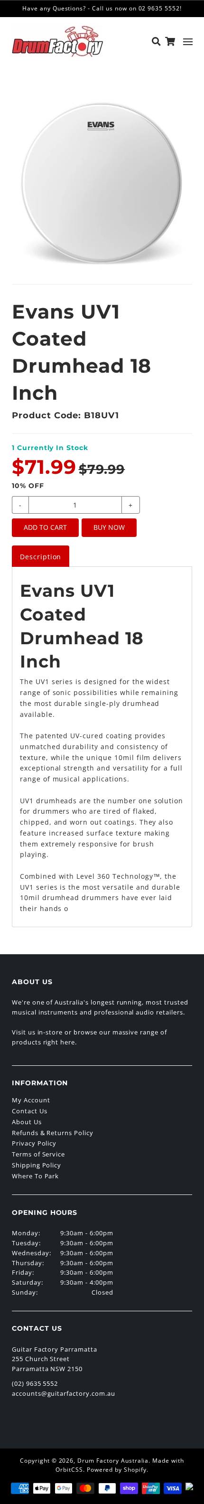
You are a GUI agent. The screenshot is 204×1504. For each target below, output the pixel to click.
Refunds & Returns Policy (52, 1132)
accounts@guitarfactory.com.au (63, 1393)
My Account (31, 1100)
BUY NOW (109, 527)
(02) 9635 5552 (35, 1383)
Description (41, 556)
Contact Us (29, 1111)
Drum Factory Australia (112, 1461)
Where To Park (35, 1176)
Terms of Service (38, 1154)
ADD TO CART (45, 527)
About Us (27, 1122)
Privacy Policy (34, 1143)
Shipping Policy (36, 1165)
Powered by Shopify (117, 1470)
